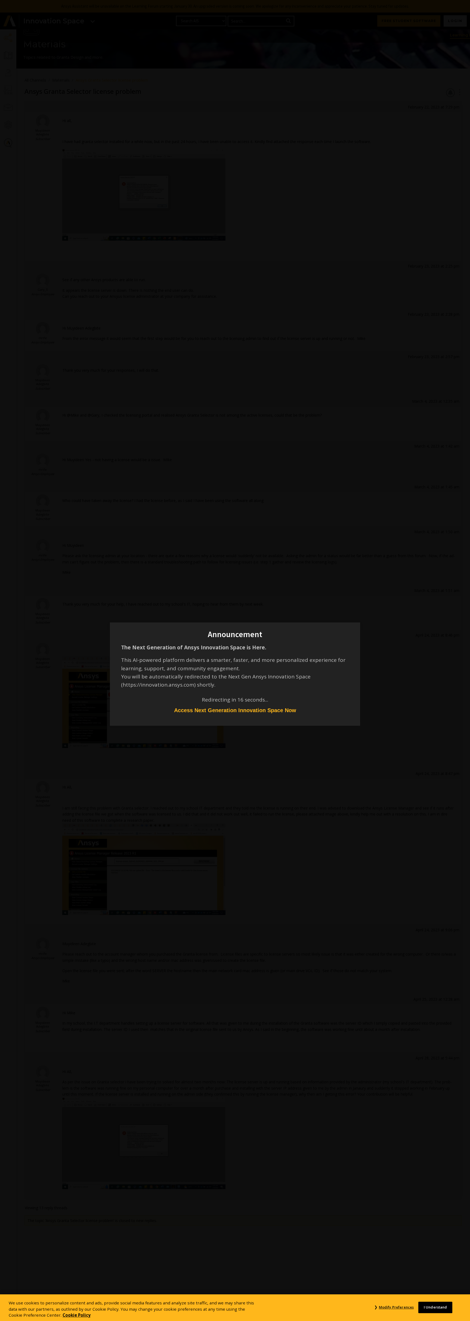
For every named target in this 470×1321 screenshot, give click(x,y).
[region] (235, 1307)
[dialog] (235, 660)
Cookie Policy (77, 1315)
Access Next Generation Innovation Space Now (235, 710)
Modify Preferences (396, 1307)
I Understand (435, 1307)
